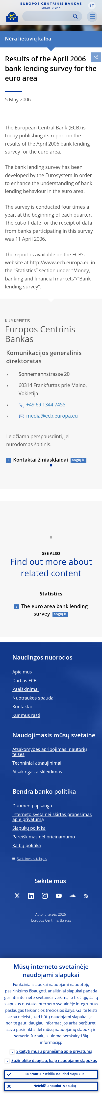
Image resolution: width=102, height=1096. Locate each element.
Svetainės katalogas (32, 859)
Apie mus (22, 672)
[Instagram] (45, 896)
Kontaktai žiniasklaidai (40, 460)
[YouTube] (59, 896)
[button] (92, 5)
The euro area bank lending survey (54, 610)
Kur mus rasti (26, 715)
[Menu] (92, 16)
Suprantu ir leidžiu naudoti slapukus (55, 1074)
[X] (17, 896)
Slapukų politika (29, 828)
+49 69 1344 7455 (45, 405)
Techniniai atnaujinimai (36, 763)
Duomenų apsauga (32, 806)
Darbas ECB (24, 681)
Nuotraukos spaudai (33, 698)
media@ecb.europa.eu (52, 416)
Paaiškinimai (25, 689)
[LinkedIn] (31, 896)
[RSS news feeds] (86, 896)
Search (75, 16)
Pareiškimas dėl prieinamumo (43, 837)
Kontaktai (22, 707)
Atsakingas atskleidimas (37, 772)
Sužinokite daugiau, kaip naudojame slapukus (54, 1061)
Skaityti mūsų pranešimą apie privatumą (54, 1052)
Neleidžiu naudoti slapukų (54, 1086)
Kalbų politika (26, 846)
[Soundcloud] (72, 896)
